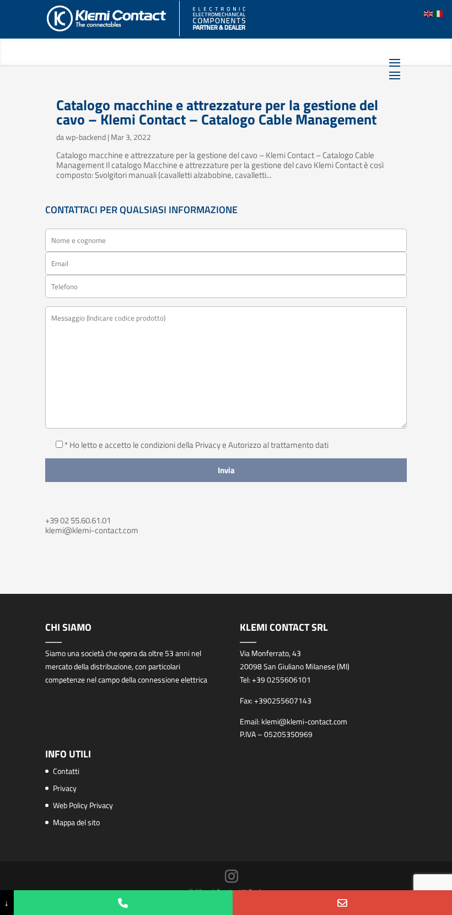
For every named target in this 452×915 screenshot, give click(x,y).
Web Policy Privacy (83, 805)
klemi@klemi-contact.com (91, 530)
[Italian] (439, 13)
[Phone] (123, 902)
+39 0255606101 (281, 679)
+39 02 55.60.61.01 (78, 520)
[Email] (342, 902)
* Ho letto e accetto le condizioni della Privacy (143, 444)
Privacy (65, 788)
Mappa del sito (76, 822)
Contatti (66, 771)
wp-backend (86, 137)
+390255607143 (282, 700)
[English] (429, 13)
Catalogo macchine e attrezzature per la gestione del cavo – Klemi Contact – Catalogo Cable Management (217, 112)
